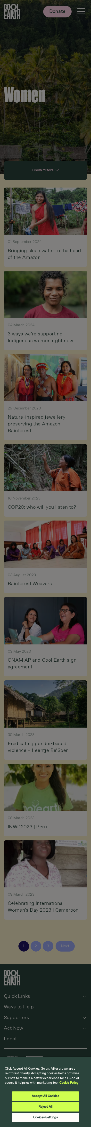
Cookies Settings (45, 1117)
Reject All (45, 1107)
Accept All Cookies (45, 1096)
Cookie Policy (68, 1083)
